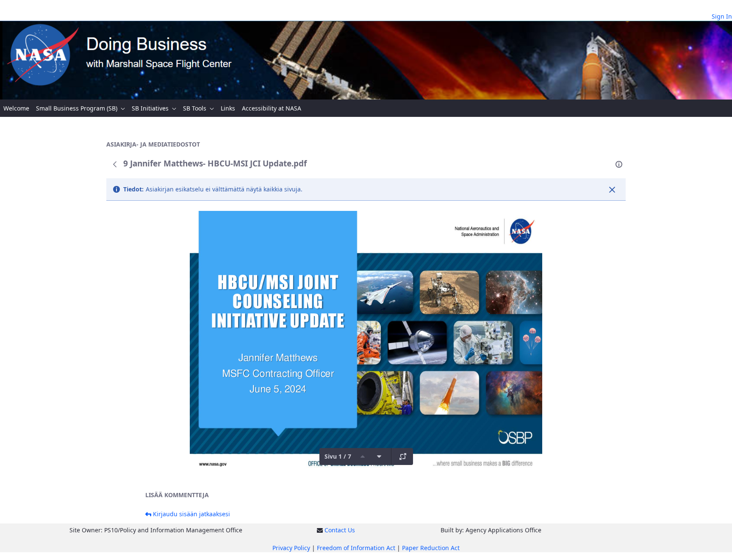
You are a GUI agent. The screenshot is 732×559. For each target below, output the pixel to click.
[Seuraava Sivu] (379, 456)
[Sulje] (612, 189)
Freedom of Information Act (356, 548)
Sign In (722, 16)
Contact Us (339, 530)
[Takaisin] (114, 164)
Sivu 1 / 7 (337, 456)
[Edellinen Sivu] (362, 456)
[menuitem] (16, 108)
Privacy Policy (291, 548)
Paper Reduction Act (431, 548)
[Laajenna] (402, 456)
